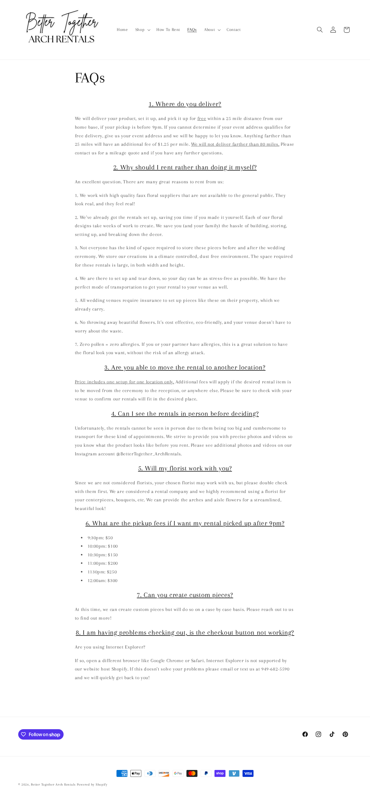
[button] (142, 29)
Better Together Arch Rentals (53, 784)
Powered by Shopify (92, 784)
